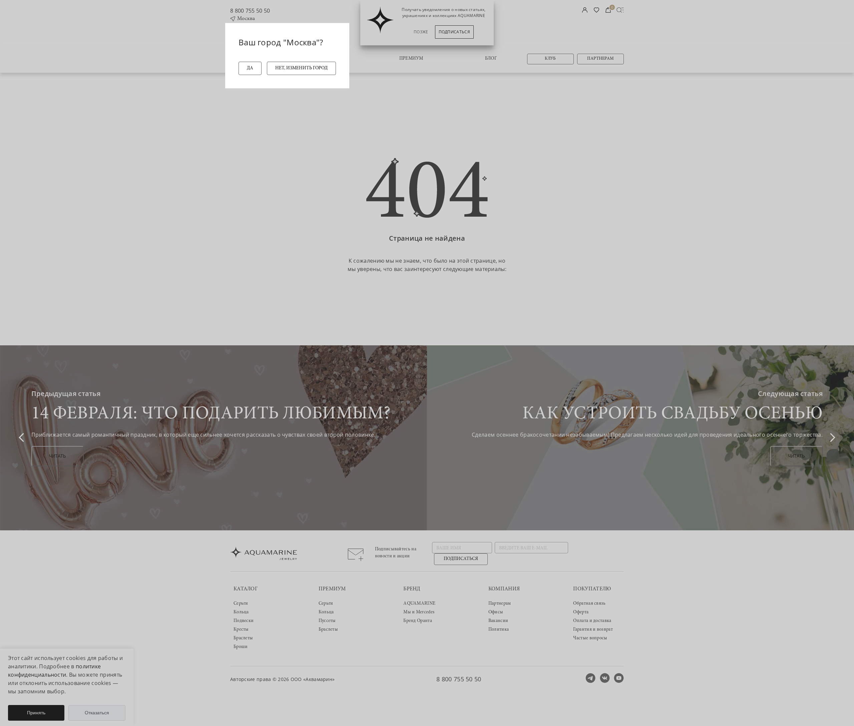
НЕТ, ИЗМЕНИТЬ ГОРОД (301, 68)
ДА (250, 68)
